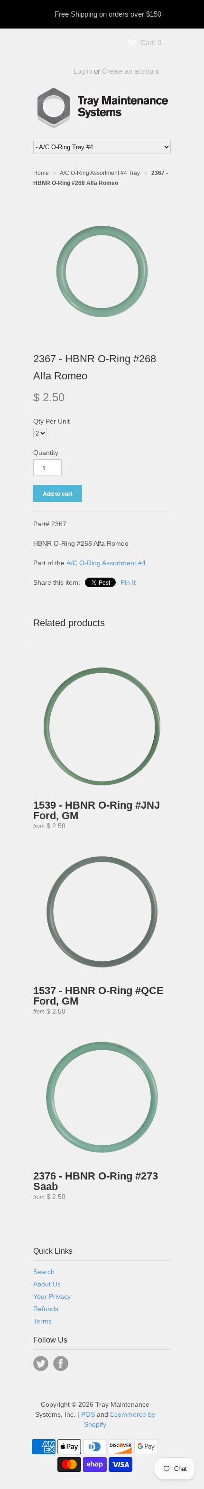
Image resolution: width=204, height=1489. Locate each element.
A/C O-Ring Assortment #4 (106, 563)
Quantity (45, 452)
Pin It (128, 582)
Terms (42, 1321)
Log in (83, 71)
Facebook (60, 1363)
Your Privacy (52, 1296)
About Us (47, 1284)
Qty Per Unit (51, 421)
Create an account (130, 71)
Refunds (45, 1309)
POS (88, 1414)
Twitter (40, 1363)
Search (44, 1272)
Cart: (150, 43)
